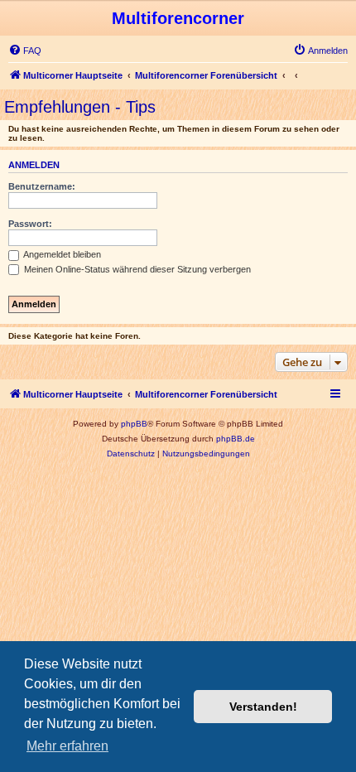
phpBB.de (235, 438)
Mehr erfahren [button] (67, 746)
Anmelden (34, 165)
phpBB (134, 423)
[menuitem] (24, 50)
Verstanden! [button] (263, 706)
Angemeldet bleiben (61, 254)
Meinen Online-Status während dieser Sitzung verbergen (136, 269)
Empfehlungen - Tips (80, 107)
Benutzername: (41, 186)
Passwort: (30, 224)
